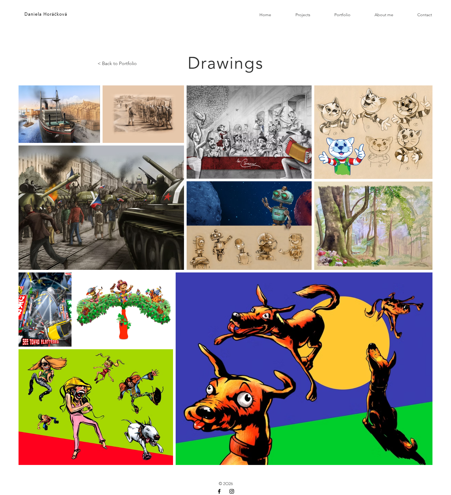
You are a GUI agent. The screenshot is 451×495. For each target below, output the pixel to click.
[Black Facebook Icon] (219, 491)
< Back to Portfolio (117, 63)
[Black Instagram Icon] (232, 491)
